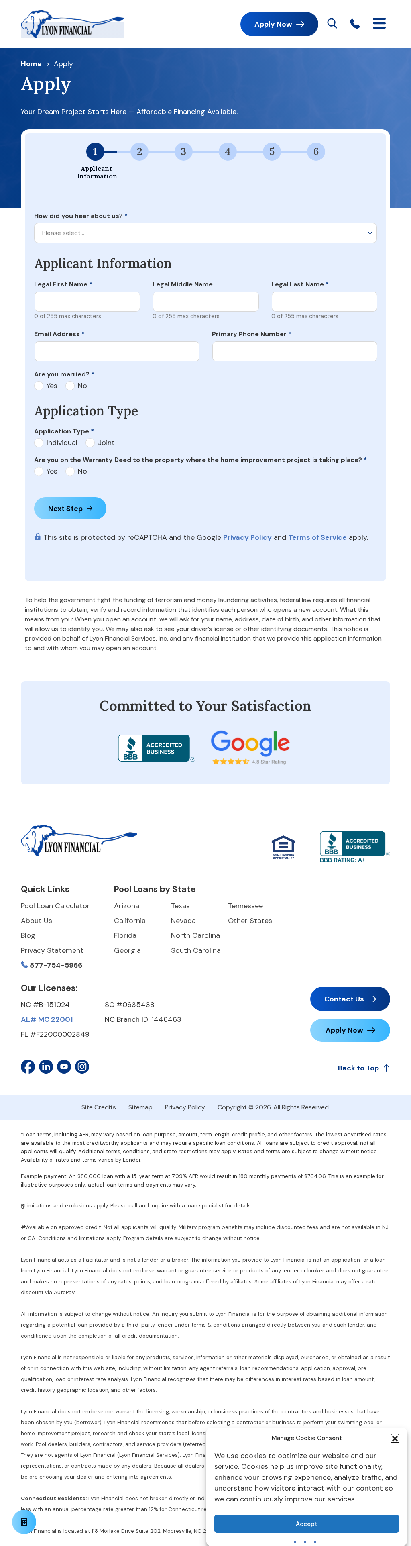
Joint (106, 442)
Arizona (126, 906)
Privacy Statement (52, 950)
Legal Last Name (300, 284)
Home (31, 64)
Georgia (127, 950)
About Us (36, 920)
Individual (62, 442)
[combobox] (205, 233)
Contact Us (344, 999)
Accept (306, 1524)
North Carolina (195, 935)
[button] (395, 1438)
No (82, 385)
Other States (250, 920)
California (130, 920)
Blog (28, 935)
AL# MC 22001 (47, 1019)
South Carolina (196, 950)
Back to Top (358, 1068)
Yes (52, 385)
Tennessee (245, 906)
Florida (125, 935)
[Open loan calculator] (24, 1522)
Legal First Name (63, 284)
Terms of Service (317, 537)
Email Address (59, 334)
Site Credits (98, 1107)
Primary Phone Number (251, 334)
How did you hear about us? (81, 216)
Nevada (183, 920)
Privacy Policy (247, 537)
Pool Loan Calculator (55, 906)
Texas (180, 906)
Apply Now (273, 24)
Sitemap (140, 1107)
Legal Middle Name (183, 284)
